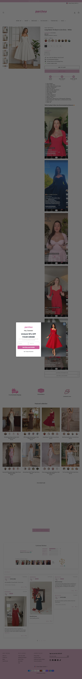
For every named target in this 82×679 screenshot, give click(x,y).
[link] (28, 327)
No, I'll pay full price (28, 351)
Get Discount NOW (28, 347)
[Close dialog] (64, 324)
